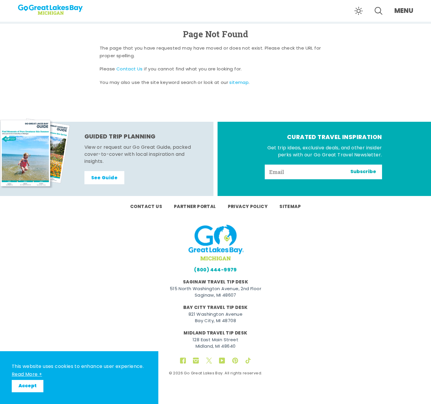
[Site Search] (378, 11)
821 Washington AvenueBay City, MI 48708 (215, 318)
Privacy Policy (248, 207)
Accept (27, 386)
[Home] (61, 7)
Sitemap (290, 207)
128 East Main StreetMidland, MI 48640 (215, 344)
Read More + (27, 374)
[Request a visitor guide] (35, 153)
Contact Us (129, 69)
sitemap (239, 83)
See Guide (104, 178)
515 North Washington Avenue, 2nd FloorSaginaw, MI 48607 (215, 292)
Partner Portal (195, 207)
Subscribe (363, 172)
